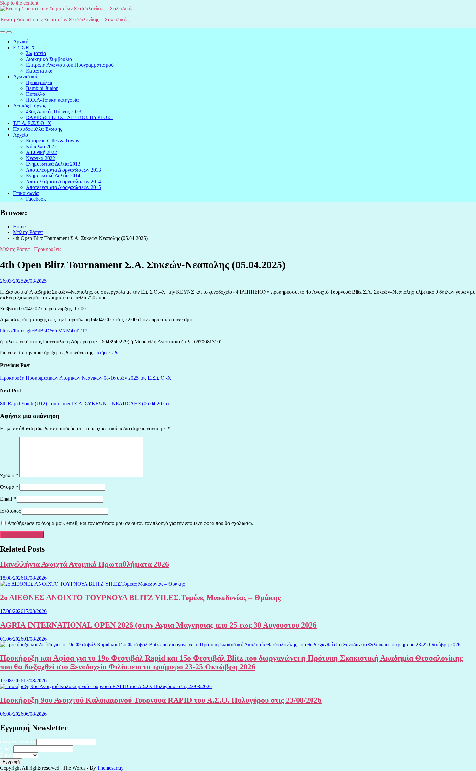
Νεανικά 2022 (40, 158)
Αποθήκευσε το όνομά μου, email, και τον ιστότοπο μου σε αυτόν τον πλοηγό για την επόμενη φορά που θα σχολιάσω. (130, 523)
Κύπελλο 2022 (41, 146)
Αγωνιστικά (25, 76)
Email (8, 499)
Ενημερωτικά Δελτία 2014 (53, 175)
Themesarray (110, 768)
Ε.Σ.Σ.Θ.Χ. (24, 47)
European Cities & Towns (52, 140)
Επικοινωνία (26, 193)
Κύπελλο (35, 94)
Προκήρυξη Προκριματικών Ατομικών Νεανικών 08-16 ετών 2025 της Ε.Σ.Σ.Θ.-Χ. (86, 378)
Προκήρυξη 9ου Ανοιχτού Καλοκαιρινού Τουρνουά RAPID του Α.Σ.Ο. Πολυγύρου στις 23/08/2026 (161, 700)
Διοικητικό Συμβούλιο (49, 59)
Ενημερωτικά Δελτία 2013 (53, 164)
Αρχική (20, 41)
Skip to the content (19, 3)
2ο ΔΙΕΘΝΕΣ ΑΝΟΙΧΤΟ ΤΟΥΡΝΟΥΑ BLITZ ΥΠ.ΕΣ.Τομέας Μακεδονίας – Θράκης (140, 597)
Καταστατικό (39, 70)
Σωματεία (36, 53)
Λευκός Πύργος (29, 105)
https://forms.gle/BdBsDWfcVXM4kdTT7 (43, 330)
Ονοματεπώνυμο (17, 741)
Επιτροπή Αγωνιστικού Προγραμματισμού (70, 65)
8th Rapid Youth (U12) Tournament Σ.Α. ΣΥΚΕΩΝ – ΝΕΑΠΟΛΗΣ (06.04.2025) (84, 403)
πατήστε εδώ (107, 352)
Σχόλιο (9, 475)
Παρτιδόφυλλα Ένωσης (37, 129)
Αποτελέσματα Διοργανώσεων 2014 (63, 181)
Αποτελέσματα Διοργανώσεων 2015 (63, 187)
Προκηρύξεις (39, 82)
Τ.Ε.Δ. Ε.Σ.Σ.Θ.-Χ (32, 123)
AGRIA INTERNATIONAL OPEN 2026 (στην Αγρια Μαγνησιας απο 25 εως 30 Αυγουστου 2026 (158, 625)
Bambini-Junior (42, 88)
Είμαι (5, 755)
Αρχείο (20, 135)
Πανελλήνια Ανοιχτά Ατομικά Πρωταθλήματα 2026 (84, 564)
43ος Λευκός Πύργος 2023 (53, 111)
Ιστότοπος (10, 511)
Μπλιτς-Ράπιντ (15, 249)
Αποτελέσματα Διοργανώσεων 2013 (63, 170)
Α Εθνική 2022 (41, 152)
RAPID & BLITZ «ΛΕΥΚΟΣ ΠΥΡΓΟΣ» (69, 117)
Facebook (36, 199)
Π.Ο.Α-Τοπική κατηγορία (52, 100)
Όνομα (9, 487)
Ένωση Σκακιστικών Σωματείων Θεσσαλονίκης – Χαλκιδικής (64, 19)
